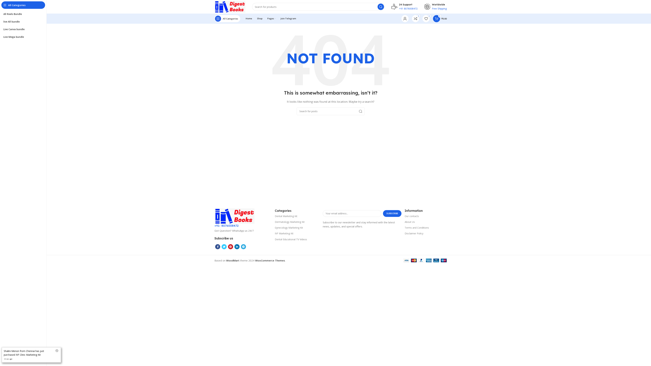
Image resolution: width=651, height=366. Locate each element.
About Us (410, 221)
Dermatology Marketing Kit (290, 221)
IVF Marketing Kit (284, 233)
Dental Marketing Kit (286, 216)
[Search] (381, 7)
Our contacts (412, 216)
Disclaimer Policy (414, 233)
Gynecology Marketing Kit (289, 227)
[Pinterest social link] (230, 246)
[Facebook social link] (217, 246)
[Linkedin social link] (237, 246)
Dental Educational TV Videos (291, 239)
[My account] (405, 18)
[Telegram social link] (243, 246)
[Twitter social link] (224, 246)
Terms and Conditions (417, 227)
